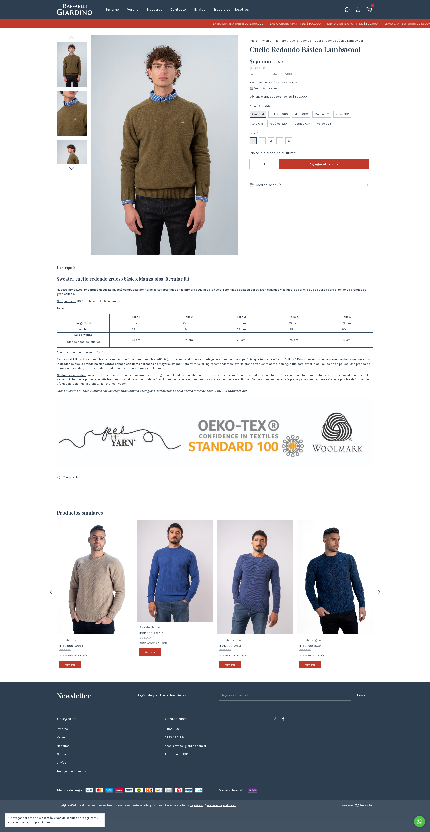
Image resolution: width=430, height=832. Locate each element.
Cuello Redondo (300, 40)
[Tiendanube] (357, 806)
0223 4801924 (175, 737)
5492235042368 (176, 729)
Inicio (253, 40)
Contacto (178, 9)
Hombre (280, 40)
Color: (260, 106)
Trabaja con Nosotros (231, 9)
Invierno (112, 9)
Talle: (254, 133)
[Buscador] (347, 10)
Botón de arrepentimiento (221, 805)
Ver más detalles (266, 88)
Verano (133, 9)
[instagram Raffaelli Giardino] (275, 719)
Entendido (49, 822)
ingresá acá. (196, 805)
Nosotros (154, 9)
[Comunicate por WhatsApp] (419, 821)
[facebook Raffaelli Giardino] (283, 719)
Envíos (199, 9)
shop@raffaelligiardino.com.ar (185, 746)
